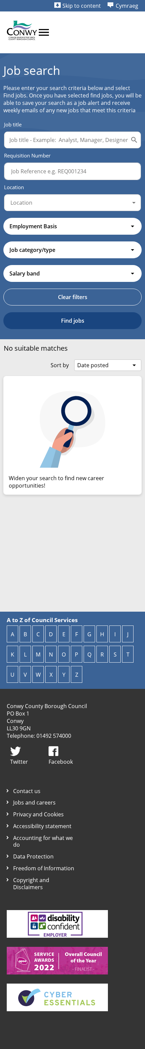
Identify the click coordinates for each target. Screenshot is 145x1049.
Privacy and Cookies (38, 814)
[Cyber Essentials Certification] (57, 1009)
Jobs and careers (34, 802)
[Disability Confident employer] (57, 935)
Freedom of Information (43, 868)
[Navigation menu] (44, 32)
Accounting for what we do (43, 842)
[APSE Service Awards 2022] (57, 972)
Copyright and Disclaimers (31, 884)
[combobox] (72, 202)
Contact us (26, 791)
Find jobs (72, 320)
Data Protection (33, 856)
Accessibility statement (42, 826)
